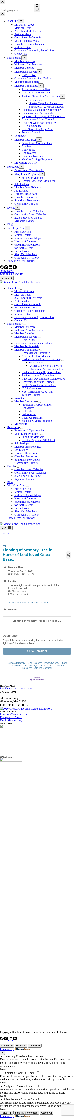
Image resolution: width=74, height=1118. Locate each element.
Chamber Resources (25, 456)
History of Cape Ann (26, 498)
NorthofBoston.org (11, 720)
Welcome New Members (28, 330)
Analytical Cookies (14, 1086)
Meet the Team (22, 294)
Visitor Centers (22, 313)
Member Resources (25, 401)
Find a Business (23, 508)
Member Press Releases (27, 446)
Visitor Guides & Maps (27, 495)
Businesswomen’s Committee (38, 375)
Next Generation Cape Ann (37, 391)
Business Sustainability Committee (41, 372)
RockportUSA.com (11, 717)
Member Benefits (24, 333)
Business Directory (16, 663)
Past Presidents (22, 301)
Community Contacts (26, 462)
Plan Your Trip (22, 488)
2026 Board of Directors (28, 297)
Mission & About (24, 291)
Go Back (7, 533)
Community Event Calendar (30, 472)
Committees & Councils (27, 304)
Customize (7, 1045)
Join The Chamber (43, 668)
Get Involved (29, 414)
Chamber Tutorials (32, 417)
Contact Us (20, 320)
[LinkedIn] (11, 267)
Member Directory (24, 326)
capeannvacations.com (27, 501)
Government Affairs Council (38, 381)
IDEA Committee (31, 388)
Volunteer (19, 398)
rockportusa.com (23, 504)
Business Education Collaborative (41, 359)
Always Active (34, 1056)
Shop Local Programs (26, 433)
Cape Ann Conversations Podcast (33, 343)
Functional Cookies (15, 1072)
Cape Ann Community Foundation (34, 317)
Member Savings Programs (37, 420)
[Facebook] (2, 267)
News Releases (34, 663)
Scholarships (36, 362)
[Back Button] (4, 546)
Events (11, 466)
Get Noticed (28, 411)
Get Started (28, 407)
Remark (30, 1072)
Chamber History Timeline (29, 310)
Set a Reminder (37, 651)
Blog (10, 482)
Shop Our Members (33, 436)
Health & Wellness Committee (39, 385)
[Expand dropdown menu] (21, 289)
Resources (13, 427)
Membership (14, 323)
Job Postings (31, 665)
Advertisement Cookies (16, 1099)
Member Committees (26, 349)
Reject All (21, 1045)
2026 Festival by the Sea (28, 475)
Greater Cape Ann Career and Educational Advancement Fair (46, 367)
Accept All (35, 1045)
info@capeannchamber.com (16, 688)
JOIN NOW (7, 271)
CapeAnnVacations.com (13, 713)
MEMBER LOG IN (11, 274)
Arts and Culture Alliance (36, 356)
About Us (12, 288)
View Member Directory (21, 517)
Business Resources (25, 453)
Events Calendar (52, 663)
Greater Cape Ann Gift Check (39, 440)
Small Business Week (26, 307)
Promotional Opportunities (37, 404)
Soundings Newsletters (27, 459)
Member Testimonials (26, 346)
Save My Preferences (26, 1112)
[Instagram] (6, 267)
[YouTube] (15, 267)
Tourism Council (31, 394)
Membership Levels (25, 336)
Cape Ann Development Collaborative (43, 378)
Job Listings (21, 449)
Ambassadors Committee (36, 352)
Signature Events (24, 479)
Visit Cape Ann (16, 485)
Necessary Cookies (14, 1056)
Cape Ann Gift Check (26, 514)
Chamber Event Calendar (28, 469)
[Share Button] (68, 555)
